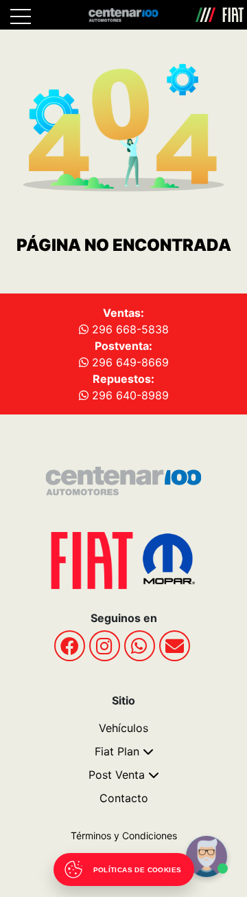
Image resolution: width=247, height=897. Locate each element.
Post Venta (117, 775)
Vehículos (123, 728)
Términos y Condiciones (124, 835)
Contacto (123, 798)
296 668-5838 (129, 329)
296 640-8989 (129, 395)
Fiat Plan (117, 751)
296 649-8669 (129, 362)
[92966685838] (139, 645)
